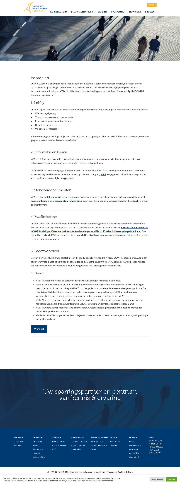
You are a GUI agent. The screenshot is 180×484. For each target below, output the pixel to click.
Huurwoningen (58, 441)
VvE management (59, 445)
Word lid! (39, 328)
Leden (131, 441)
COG (54, 449)
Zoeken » (151, 5)
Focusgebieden (97, 441)
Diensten (113, 445)
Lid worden (18, 441)
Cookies (121, 472)
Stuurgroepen (38, 449)
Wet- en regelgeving (99, 445)
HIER (103, 174)
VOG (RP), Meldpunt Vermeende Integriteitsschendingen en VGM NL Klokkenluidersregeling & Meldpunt (86, 231)
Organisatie (37, 441)
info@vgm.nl (154, 450)
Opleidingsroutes (78, 445)
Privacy (129, 472)
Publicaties (76, 449)
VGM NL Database (79, 441)
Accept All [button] (171, 479)
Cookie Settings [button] (157, 479)
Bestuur (36, 445)
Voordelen (18, 445)
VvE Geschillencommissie (134, 227)
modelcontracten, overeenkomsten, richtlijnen (55, 200)
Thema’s (94, 449)
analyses (87, 200)
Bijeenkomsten (116, 441)
